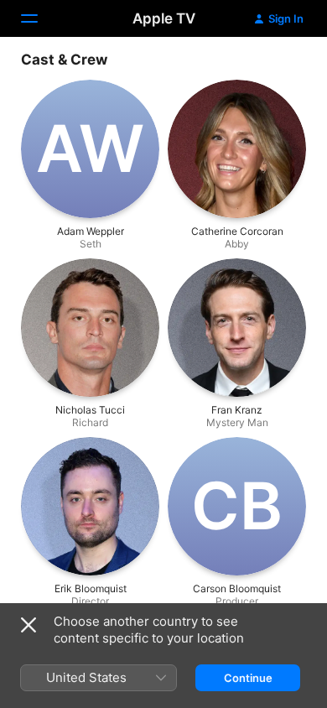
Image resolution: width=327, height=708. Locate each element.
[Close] (28, 625)
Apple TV (163, 18)
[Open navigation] (39, 18)
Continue (248, 678)
